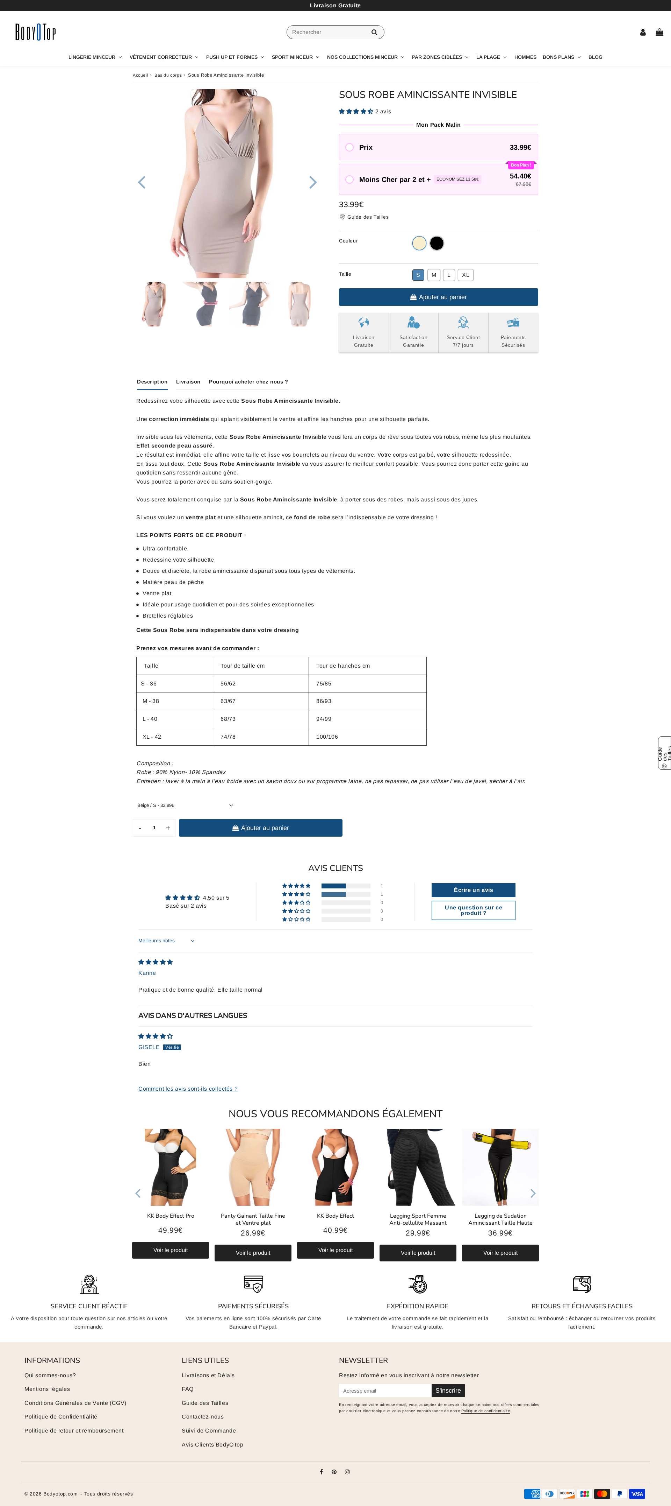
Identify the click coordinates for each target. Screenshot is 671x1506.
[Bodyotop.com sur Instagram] (347, 1472)
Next (313, 181)
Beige (419, 243)
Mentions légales (47, 1389)
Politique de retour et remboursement (74, 1431)
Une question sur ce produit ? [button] (473, 910)
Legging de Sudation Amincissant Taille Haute (500, 1219)
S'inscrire (448, 1390)
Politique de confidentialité (485, 1411)
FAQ (188, 1389)
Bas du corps (168, 75)
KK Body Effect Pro (170, 1216)
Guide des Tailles (205, 1403)
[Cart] (659, 32)
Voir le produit (170, 1250)
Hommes (525, 57)
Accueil (140, 75)
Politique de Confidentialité (61, 1417)
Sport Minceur (292, 57)
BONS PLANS (558, 57)
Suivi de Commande (209, 1431)
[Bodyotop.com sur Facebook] (322, 1472)
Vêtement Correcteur (161, 57)
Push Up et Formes (232, 57)
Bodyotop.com (60, 1494)
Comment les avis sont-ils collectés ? (188, 1089)
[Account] (643, 32)
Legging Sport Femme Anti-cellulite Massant (418, 1219)
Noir (437, 243)
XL (465, 275)
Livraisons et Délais (208, 1375)
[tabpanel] (155, 304)
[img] (155, 962)
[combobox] (335, 32)
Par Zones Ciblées (437, 57)
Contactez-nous (203, 1417)
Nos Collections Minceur (362, 57)
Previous (141, 181)
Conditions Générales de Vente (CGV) (75, 1403)
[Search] (374, 32)
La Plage (488, 57)
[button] (357, 111)
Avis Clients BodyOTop (213, 1445)
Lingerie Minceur (91, 57)
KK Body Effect (335, 1216)
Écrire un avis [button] (473, 890)
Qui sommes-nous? (50, 1375)
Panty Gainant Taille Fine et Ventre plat (253, 1219)
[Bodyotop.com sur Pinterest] (335, 1472)
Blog (596, 57)
